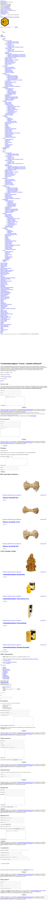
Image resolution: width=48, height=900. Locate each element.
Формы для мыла (8, 136)
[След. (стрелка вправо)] (2, 693)
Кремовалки (7, 95)
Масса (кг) (2, 826)
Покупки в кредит (8, 144)
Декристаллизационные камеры (11, 96)
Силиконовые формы (11, 93)
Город (1, 854)
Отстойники (7, 80)
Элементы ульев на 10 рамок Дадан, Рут (15, 47)
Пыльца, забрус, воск (9, 88)
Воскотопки (9, 89)
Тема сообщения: (3, 806)
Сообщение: (2, 405)
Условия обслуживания (27, 410)
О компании (5, 672)
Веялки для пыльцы (11, 92)
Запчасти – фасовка (9, 114)
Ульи (4, 39)
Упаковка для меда (9, 104)
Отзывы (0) (5, 445)
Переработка (5, 87)
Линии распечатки (9, 70)
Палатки (2, 330)
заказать (2, 380)
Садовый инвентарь (4, 326)
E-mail (1, 742)
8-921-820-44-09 (7, 8)
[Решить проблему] (0, 15)
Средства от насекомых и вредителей (12, 132)
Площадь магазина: (4, 852)
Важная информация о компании (7, 725)
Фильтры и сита (8, 83)
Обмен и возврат (6, 677)
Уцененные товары (9, 71)
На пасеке (5, 115)
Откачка (4, 73)
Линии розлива (8, 103)
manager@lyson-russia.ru (12, 661)
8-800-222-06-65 (3, 3)
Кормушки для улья (9, 60)
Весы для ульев (8, 63)
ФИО (1, 817)
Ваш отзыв (3, 465)
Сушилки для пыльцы (11, 91)
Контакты (7, 146)
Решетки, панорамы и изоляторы (11, 59)
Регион (1, 820)
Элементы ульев (8, 53)
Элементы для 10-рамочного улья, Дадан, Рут (16, 55)
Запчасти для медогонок (12, 78)
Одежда (6, 116)
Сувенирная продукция (12, 111)
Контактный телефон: (4, 712)
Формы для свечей (13, 414)
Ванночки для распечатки (10, 68)
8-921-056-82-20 (7, 7)
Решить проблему (4, 11)
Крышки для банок (11, 107)
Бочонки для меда (11, 112)
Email (1, 469)
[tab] (25, 445)
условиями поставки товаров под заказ (39, 387)
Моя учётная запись (7, 686)
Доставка (7, 141)
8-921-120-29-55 (8, 5)
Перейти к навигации (4, 16)
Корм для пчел (8, 123)
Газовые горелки (8, 131)
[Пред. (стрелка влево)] (0, 693)
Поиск (16, 27)
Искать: (2, 27)
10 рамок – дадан (10, 44)
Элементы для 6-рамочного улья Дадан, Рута (16, 54)
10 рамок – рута (10, 45)
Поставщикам (3, 13)
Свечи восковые (8, 134)
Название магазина (4, 850)
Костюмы (9, 117)
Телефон (2, 745)
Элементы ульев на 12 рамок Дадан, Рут (15, 51)
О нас (4, 138)
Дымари (6, 124)
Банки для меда (10, 105)
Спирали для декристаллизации (11, 97)
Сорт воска (2, 824)
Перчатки (9, 120)
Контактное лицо (3, 857)
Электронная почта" (4, 714)
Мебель (1, 323)
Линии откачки (8, 84)
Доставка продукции (4, 12)
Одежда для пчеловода (5, 297)
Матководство (8, 127)
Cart (4, 690)
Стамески (7, 126)
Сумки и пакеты (10, 110)
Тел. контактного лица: (5, 859)
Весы (1, 332)
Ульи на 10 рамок (8, 43)
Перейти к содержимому (14, 16)
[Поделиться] (2, 692)
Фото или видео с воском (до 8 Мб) (7, 828)
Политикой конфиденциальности (7, 410)
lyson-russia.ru (8, 663)
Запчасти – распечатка (9, 72)
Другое (6, 65)
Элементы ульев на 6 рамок (12, 41)
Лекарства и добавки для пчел (11, 122)
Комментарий (3, 839)
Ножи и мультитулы (4, 325)
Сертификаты (8, 145)
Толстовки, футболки (11, 121)
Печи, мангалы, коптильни (5, 324)
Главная (2, 333)
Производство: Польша (5, 414)
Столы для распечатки (9, 67)
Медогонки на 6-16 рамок (12, 76)
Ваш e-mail (2, 792)
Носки (1, 331)
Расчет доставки (8, 142)
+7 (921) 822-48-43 (6, 660)
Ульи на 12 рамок (8, 48)
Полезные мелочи (8, 129)
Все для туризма (8, 130)
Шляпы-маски (10, 119)
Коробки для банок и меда (12, 109)
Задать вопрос (33, 415)
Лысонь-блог (7, 140)
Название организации (5, 710)
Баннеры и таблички (9, 133)
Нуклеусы (7, 52)
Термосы (2, 322)
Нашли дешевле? (8, 376)
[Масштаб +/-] (4, 692)
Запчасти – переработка (10, 98)
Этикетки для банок (11, 108)
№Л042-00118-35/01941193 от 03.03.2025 (30, 658)
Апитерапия (2, 307)
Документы (5, 671)
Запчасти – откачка (9, 85)
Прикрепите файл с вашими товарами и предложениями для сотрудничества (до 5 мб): (17, 727)
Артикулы (2, 747)
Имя (1, 467)
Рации (1, 327)
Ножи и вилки (8, 69)
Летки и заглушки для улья (10, 61)
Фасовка (4, 101)
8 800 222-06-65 (3, 10)
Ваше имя (2, 740)
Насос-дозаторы (8, 102)
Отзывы (4, 674)
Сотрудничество (6, 678)
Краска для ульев (8, 58)
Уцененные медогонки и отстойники (14, 79)
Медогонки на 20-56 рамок (12, 77)
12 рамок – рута (10, 50)
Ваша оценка (3, 456)
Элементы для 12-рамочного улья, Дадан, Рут (16, 56)
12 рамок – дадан (10, 49)
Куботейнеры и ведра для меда (13, 106)
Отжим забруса (10, 90)
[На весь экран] (3, 692)
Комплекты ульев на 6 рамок (13, 42)
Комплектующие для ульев (10, 57)
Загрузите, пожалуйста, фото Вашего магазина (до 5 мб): (11, 869)
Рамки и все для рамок (9, 62)
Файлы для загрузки (9, 139)
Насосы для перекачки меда (10, 81)
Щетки (6, 125)
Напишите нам (6, 676)
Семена (1, 309)
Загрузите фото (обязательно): (6, 759)
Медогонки (7, 74)
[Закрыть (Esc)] (0, 692)
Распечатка (5, 66)
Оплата (6, 143)
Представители (6, 147)
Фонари (2, 328)
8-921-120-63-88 (6, 6)
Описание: (2, 757)
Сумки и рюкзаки (4, 329)
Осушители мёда (8, 94)
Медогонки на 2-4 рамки (12, 75)
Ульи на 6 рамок (8, 40)
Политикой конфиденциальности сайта (25, 409)
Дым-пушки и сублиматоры (10, 128)
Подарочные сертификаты (10, 137)
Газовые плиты (3, 321)
